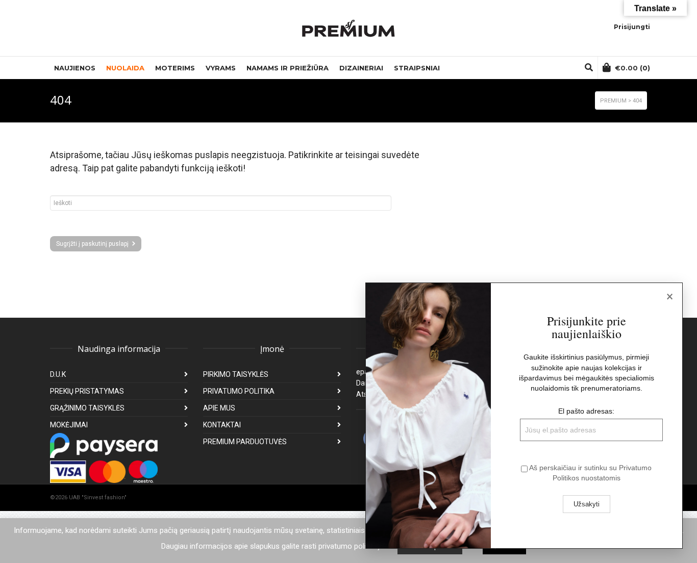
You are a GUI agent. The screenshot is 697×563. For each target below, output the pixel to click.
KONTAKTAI (222, 425)
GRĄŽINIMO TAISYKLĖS (87, 408)
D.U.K (58, 374)
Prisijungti (632, 27)
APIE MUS (219, 408)
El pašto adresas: (586, 411)
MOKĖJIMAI (69, 425)
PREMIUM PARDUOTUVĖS (245, 442)
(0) (632, 68)
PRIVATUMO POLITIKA (239, 391)
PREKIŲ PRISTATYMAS (87, 391)
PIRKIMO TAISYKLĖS (235, 374)
